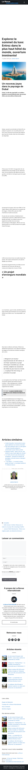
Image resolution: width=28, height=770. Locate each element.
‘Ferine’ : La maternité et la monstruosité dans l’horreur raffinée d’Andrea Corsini (15, 679)
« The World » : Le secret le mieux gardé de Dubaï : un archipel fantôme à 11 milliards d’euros (15, 463)
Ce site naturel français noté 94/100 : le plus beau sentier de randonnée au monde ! (16, 657)
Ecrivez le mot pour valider (11, 572)
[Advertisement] (14, 19)
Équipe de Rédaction (7, 702)
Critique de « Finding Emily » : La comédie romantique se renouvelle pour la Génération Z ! (16, 664)
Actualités (6, 523)
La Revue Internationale (9, 604)
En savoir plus (14, 622)
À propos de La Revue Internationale (11, 704)
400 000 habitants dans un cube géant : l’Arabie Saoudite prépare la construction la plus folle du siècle (15, 448)
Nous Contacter (6, 706)
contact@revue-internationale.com (15, 761)
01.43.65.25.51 (8, 760)
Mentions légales (6, 709)
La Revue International (13, 766)
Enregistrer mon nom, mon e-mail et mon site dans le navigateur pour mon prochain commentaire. (14, 566)
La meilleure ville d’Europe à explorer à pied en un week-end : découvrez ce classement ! (16, 686)
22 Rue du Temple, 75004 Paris (15, 758)
